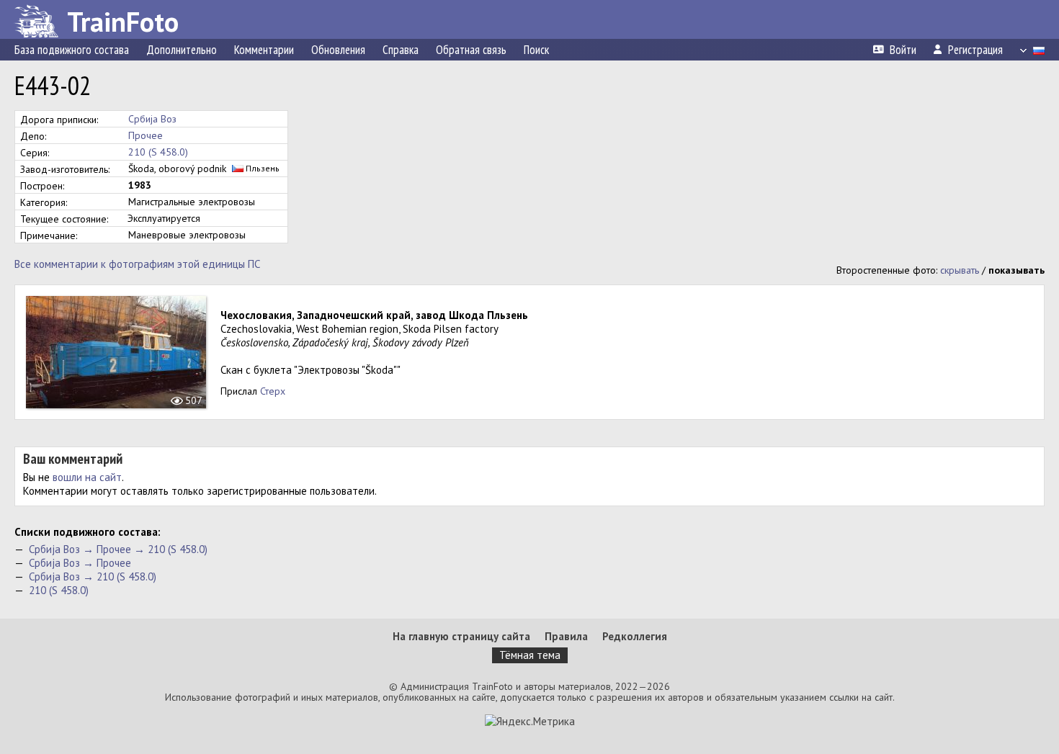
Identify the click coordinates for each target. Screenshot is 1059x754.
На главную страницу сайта (461, 636)
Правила (566, 636)
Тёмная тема (529, 655)
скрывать (959, 270)
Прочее (145, 135)
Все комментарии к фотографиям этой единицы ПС (137, 264)
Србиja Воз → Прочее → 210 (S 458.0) (118, 549)
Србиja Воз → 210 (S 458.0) (92, 576)
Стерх (272, 391)
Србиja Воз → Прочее (80, 563)
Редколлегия (634, 636)
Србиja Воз (152, 118)
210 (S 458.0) (158, 151)
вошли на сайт (87, 477)
